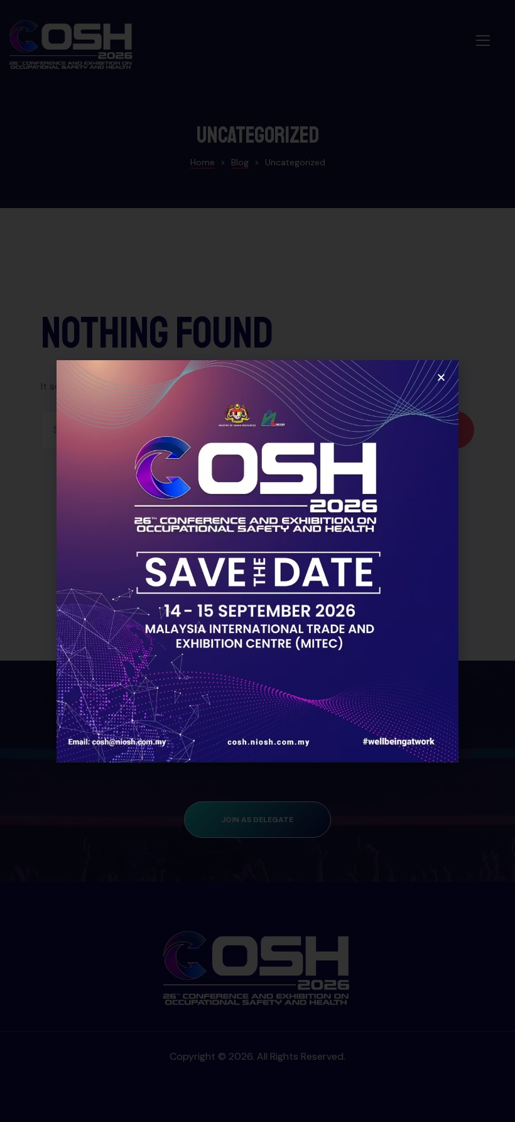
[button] (441, 377)
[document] (257, 561)
